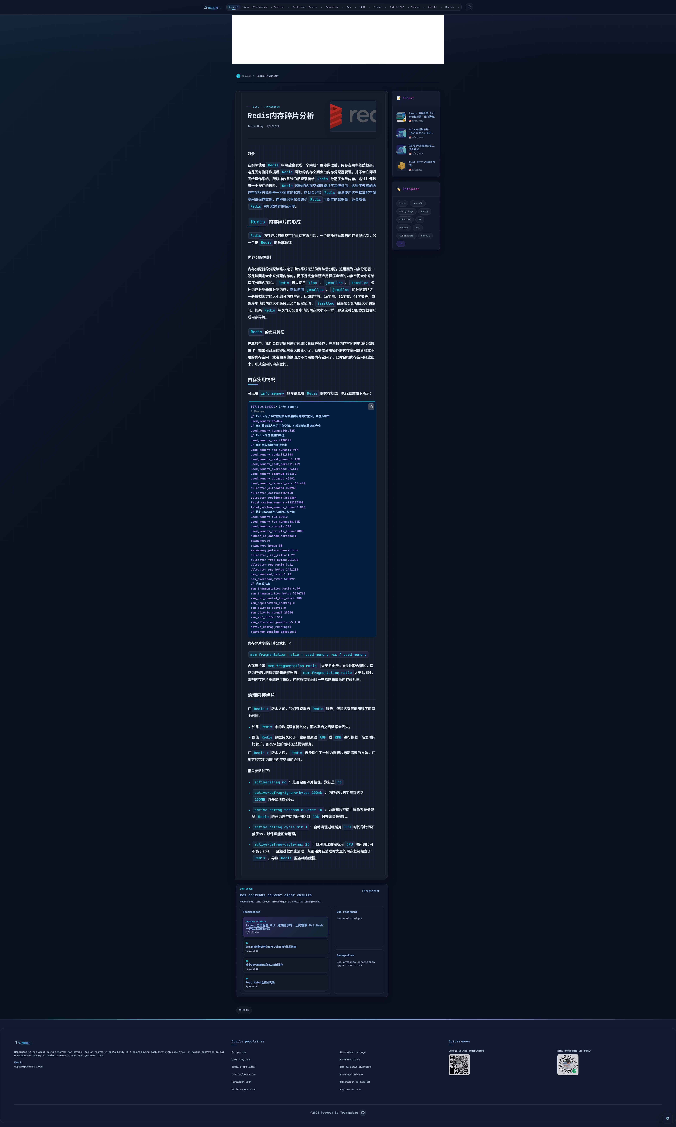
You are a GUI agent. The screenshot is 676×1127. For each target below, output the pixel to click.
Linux (245, 7)
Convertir (332, 7)
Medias (449, 7)
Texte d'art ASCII (243, 1067)
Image (377, 7)
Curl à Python (240, 1059)
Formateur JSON (241, 1082)
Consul (425, 235)
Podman (403, 227)
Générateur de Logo (352, 1052)
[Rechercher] (469, 7)
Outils (432, 7)
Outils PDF (397, 7)
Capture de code (350, 1089)
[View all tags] (400, 244)
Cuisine (279, 7)
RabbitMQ (405, 219)
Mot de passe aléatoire (355, 1067)
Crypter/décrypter (243, 1074)
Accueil (234, 7)
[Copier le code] (371, 406)
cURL (362, 7)
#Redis (244, 1010)
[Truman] (212, 7)
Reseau (415, 7)
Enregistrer (371, 891)
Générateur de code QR (355, 1082)
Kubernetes (406, 235)
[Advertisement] (338, 39)
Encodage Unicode (351, 1074)
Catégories (238, 1052)
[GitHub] (363, 1113)
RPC (418, 227)
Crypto (313, 7)
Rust (402, 203)
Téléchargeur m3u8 (243, 1089)
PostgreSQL (406, 211)
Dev (349, 7)
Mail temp (299, 7)
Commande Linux (350, 1059)
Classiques (260, 7)
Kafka (424, 211)
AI (419, 219)
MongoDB (418, 203)
